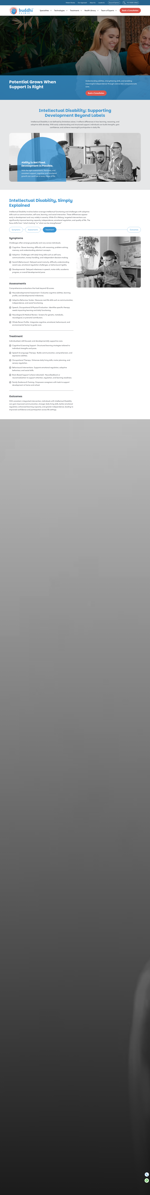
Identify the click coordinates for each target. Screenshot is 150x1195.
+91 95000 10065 (132, 3)
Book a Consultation (130, 10)
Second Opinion (114, 3)
